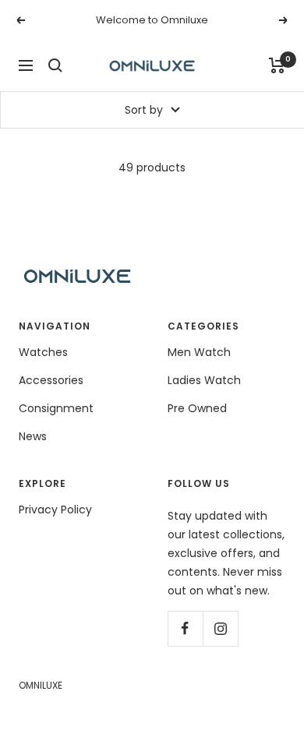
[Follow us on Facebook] (185, 628)
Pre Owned (197, 408)
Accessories (51, 380)
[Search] (55, 65)
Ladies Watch (204, 380)
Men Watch (199, 352)
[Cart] (277, 65)
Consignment (56, 408)
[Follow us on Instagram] (220, 628)
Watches (43, 352)
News (33, 436)
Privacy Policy (55, 509)
